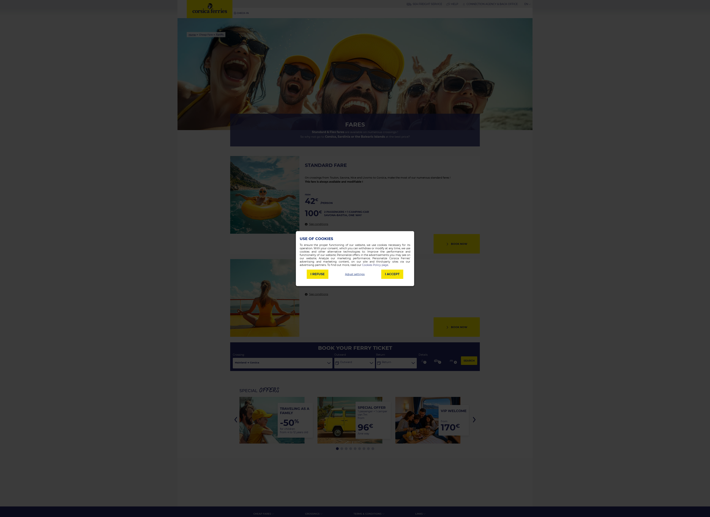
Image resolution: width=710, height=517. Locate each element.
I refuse (317, 274)
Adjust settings (355, 274)
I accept (392, 274)
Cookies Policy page (375, 265)
